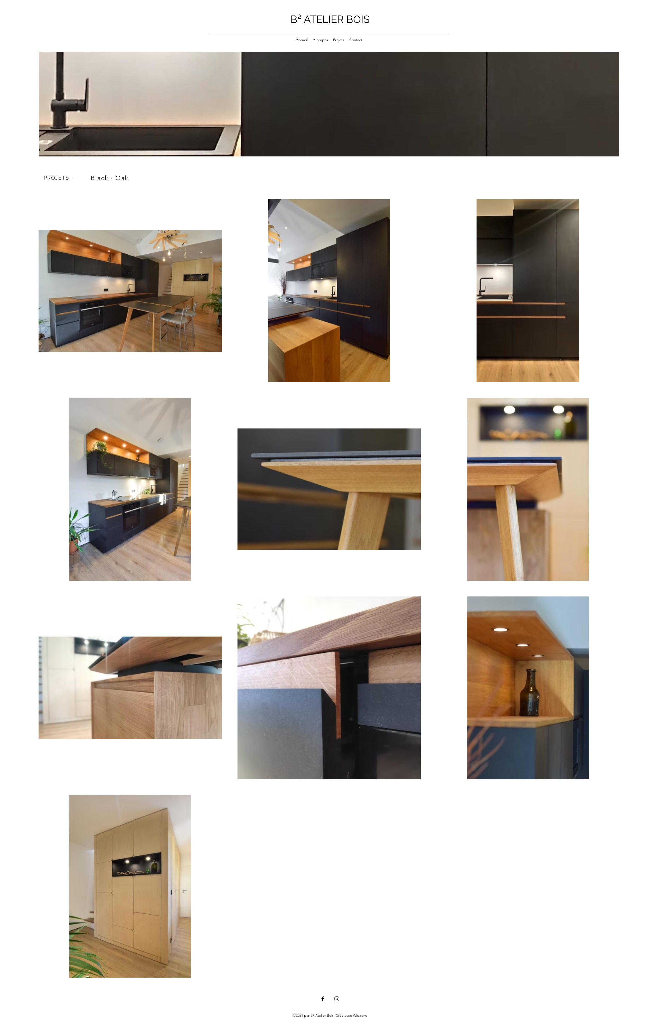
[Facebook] (322, 999)
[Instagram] (337, 999)
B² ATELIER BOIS (330, 19)
